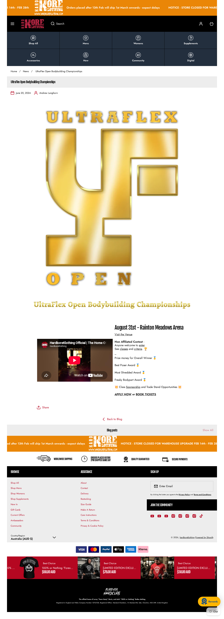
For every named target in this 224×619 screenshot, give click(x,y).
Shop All (15, 483)
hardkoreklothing (187, 537)
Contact (84, 488)
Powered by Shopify (204, 537)
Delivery (85, 493)
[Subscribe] (208, 486)
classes (124, 349)
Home (14, 71)
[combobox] (121, 24)
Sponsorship (133, 387)
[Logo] (32, 24)
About (83, 483)
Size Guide (86, 504)
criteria (138, 349)
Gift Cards (15, 509)
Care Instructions (88, 515)
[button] (211, 24)
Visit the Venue (123, 334)
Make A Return (88, 509)
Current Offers (17, 515)
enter (142, 345)
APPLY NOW (123, 394)
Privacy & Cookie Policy (92, 525)
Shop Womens (18, 493)
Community (16, 525)
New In (14, 504)
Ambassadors (17, 520)
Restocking (86, 499)
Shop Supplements (20, 499)
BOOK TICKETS (146, 394)
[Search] (50, 24)
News (26, 71)
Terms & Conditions (90, 520)
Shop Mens (16, 488)
